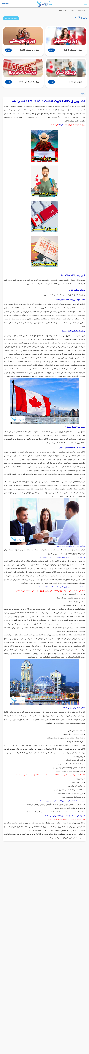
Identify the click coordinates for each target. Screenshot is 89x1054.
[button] (11, 18)
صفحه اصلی (81, 10)
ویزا (72, 10)
